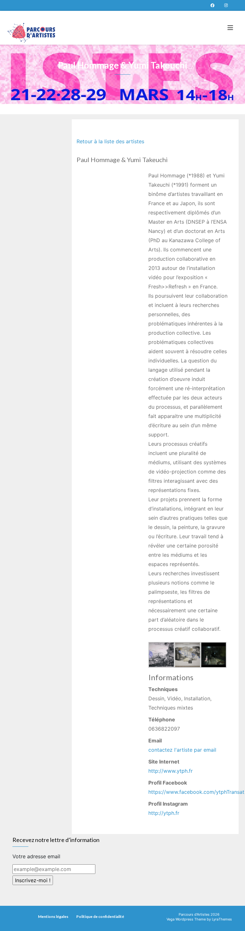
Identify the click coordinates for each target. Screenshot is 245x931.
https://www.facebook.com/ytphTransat (196, 792)
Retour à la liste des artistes (110, 141)
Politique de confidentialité (100, 916)
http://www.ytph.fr (170, 771)
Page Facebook (212, 5)
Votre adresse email (36, 856)
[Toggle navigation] (230, 27)
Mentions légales (53, 916)
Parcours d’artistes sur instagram (226, 5)
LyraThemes (222, 919)
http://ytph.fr (163, 813)
